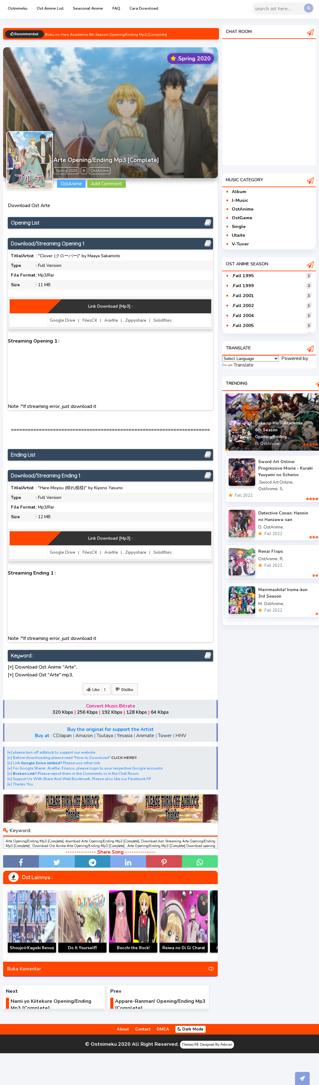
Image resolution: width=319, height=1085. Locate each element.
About (123, 1029)
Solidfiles (163, 320)
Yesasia (124, 735)
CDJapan (62, 735)
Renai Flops (270, 551)
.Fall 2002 (243, 305)
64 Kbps (160, 712)
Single (239, 226)
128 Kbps (136, 712)
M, (260, 604)
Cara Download (144, 8)
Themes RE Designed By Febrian (207, 1044)
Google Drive (62, 320)
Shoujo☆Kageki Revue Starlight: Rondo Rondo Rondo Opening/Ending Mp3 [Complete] (32, 952)
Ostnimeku (17, 8)
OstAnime (243, 209)
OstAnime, (270, 444)
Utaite (238, 235)
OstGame (242, 218)
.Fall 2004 (243, 315)
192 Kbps (112, 712)
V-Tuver (240, 244)
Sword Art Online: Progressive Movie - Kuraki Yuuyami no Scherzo (285, 468)
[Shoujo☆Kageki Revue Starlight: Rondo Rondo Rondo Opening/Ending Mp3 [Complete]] (32, 921)
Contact (142, 1029)
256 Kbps (87, 712)
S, (281, 489)
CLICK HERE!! (123, 757)
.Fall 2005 (243, 325)
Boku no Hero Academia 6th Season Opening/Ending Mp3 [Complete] (106, 34)
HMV (180, 735)
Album (239, 191)
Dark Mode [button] (192, 1029)
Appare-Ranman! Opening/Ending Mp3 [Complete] (160, 1005)
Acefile (111, 320)
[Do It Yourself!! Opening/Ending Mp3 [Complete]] (82, 921)
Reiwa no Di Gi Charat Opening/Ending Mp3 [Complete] (183, 952)
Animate (145, 735)
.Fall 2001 (243, 295)
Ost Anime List (50, 8)
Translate (244, 365)
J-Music (240, 200)
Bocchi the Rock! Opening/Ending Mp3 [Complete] (133, 952)
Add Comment (106, 184)
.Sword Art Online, (275, 482)
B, (257, 444)
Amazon (84, 735)
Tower (165, 735)
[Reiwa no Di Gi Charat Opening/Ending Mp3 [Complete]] (184, 921)
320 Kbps (62, 712)
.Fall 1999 (243, 285)
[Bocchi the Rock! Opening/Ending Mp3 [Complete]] (133, 921)
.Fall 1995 (243, 275)
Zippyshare (135, 320)
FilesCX (90, 320)
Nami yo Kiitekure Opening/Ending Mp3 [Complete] (51, 1005)
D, (260, 527)
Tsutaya (105, 735)
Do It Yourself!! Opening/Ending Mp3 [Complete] (82, 952)
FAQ (116, 8)
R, (281, 559)
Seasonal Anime (88, 8)
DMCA (163, 1029)
